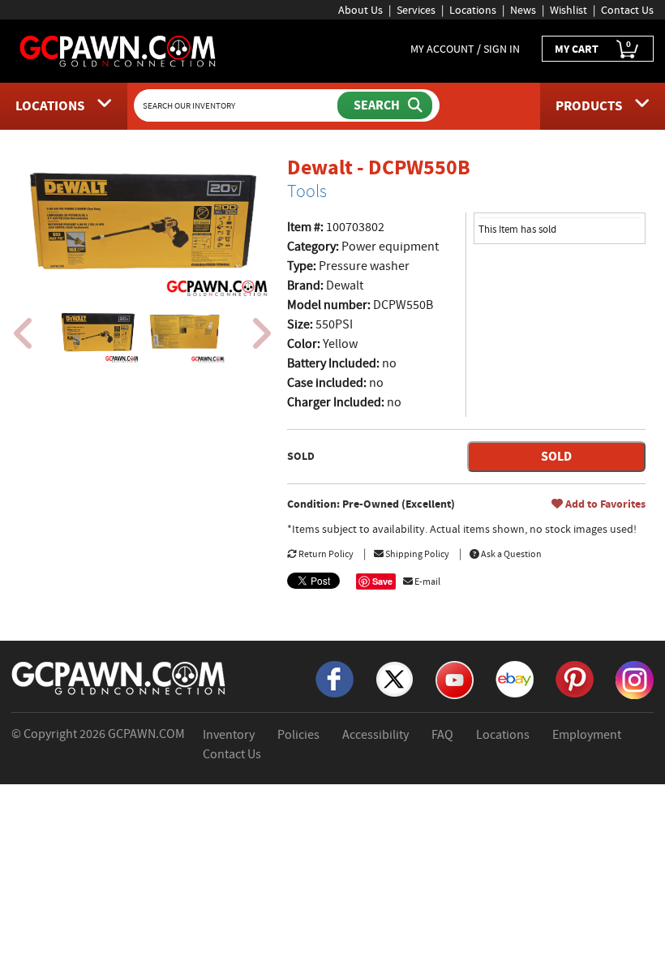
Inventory (229, 735)
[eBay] (515, 678)
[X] (394, 678)
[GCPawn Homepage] (118, 50)
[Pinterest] (575, 678)
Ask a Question (510, 553)
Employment (586, 735)
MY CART (593, 47)
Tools (307, 191)
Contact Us (627, 9)
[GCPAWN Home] (119, 677)
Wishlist (568, 9)
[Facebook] (334, 678)
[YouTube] (454, 679)
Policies (298, 735)
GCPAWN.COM (146, 734)
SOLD (556, 456)
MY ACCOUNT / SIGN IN (465, 48)
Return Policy (325, 553)
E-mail (426, 581)
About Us (360, 9)
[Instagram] (635, 679)
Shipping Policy (416, 553)
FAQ (442, 735)
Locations (472, 9)
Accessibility (375, 735)
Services (416, 9)
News (523, 9)
